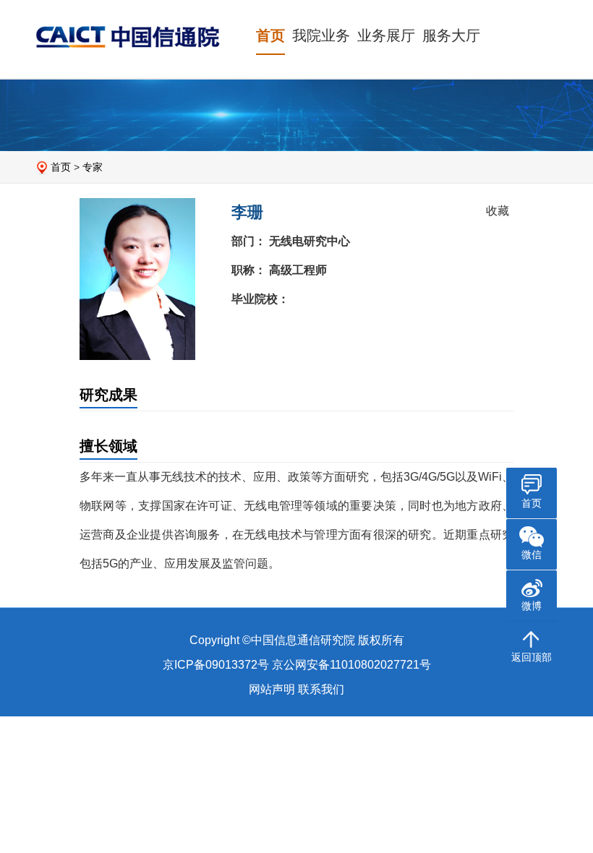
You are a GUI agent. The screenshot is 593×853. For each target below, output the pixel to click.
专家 (92, 167)
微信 (531, 554)
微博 (531, 606)
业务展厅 (386, 35)
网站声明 (272, 689)
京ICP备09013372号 (216, 665)
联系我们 (321, 689)
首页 (270, 35)
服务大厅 (451, 35)
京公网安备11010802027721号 (351, 665)
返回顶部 (531, 657)
